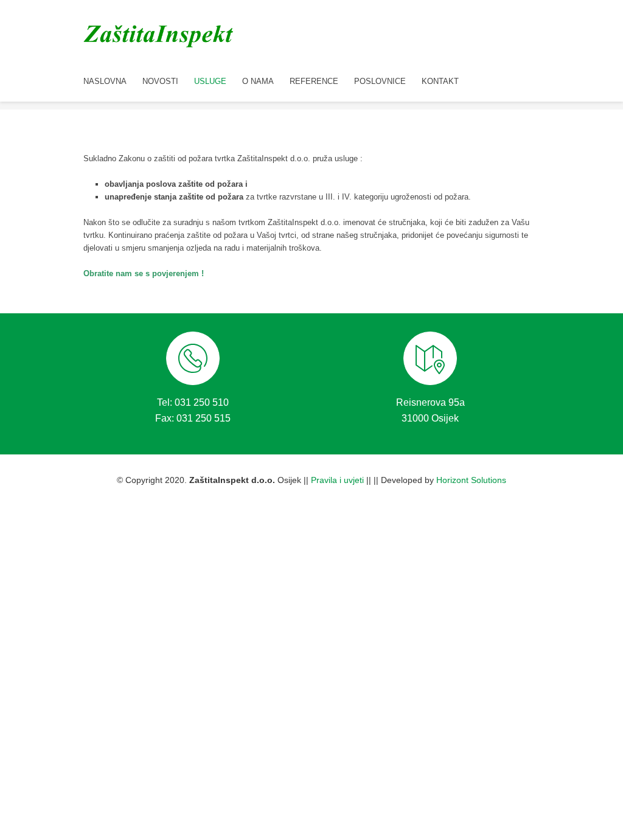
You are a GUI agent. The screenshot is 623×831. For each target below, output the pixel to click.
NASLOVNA (105, 81)
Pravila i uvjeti (337, 480)
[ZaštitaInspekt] (159, 34)
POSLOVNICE (380, 81)
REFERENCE (314, 81)
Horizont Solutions (471, 480)
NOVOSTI (160, 81)
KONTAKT (440, 81)
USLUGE (210, 81)
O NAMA (258, 81)
